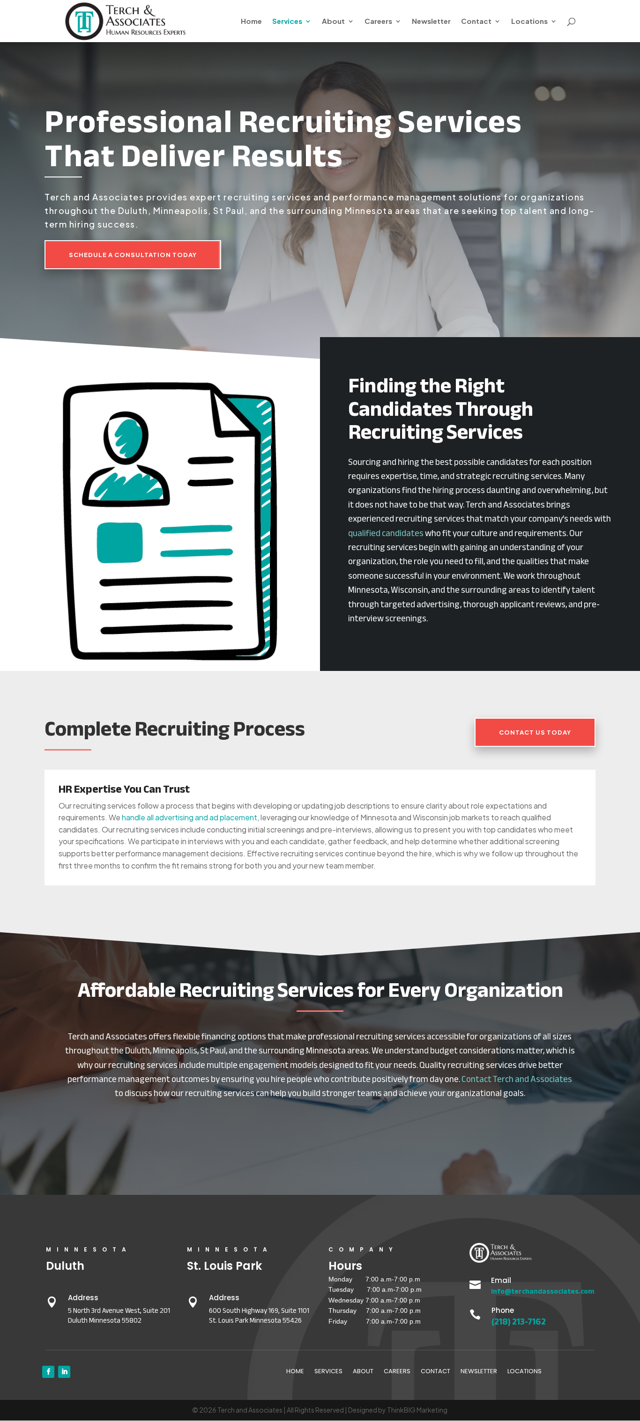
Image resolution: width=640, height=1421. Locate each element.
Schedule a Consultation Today (133, 254)
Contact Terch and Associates (516, 1079)
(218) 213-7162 (518, 1321)
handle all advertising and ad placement (189, 817)
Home (251, 21)
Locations (529, 21)
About (333, 21)
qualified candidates (386, 533)
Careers (378, 21)
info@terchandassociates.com (542, 1291)
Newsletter (431, 21)
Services (287, 21)
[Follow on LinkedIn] (64, 1372)
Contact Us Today (535, 732)
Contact (476, 21)
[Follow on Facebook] (48, 1372)
